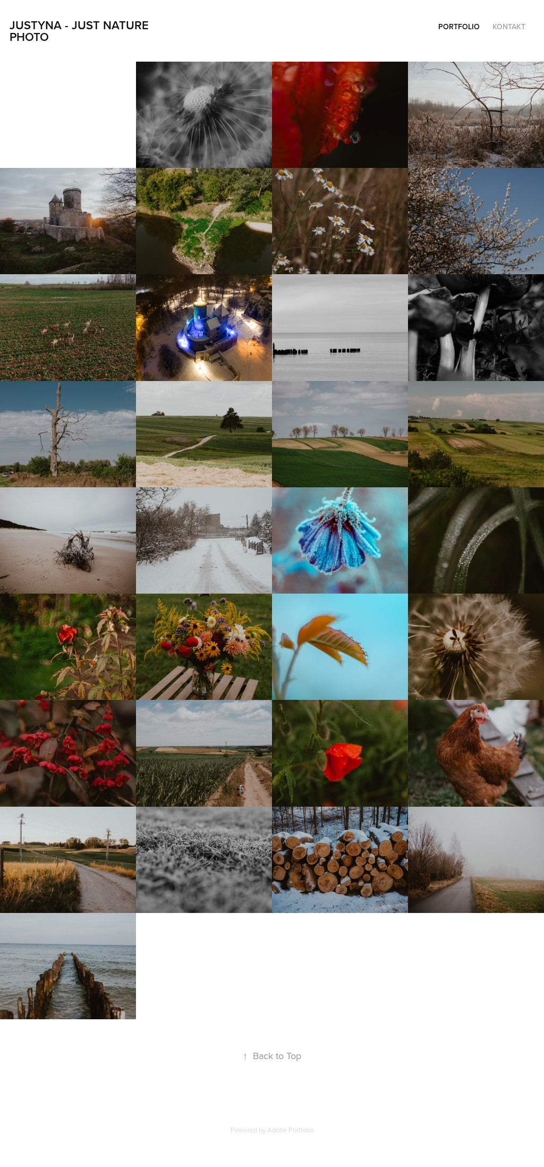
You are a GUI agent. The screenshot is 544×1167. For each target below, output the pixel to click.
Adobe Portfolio (290, 1130)
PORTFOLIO (459, 26)
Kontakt (508, 26)
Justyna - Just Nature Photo (81, 30)
